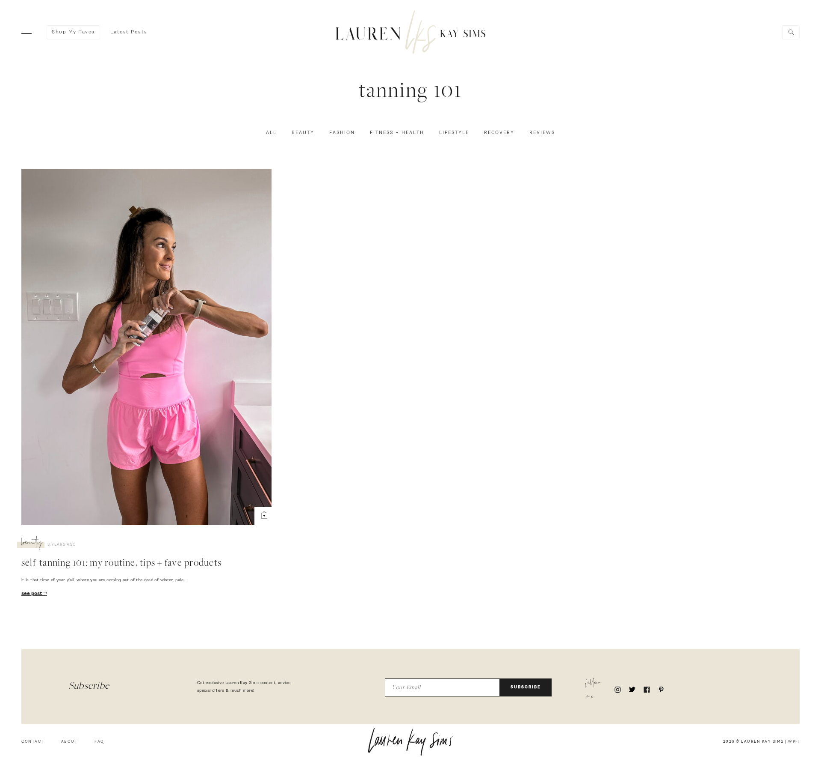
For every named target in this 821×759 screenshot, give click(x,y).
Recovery (499, 133)
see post (32, 593)
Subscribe (526, 687)
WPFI (794, 742)
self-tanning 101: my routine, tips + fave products (121, 564)
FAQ (99, 742)
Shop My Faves (73, 32)
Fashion (342, 133)
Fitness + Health (397, 133)
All (271, 133)
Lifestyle (454, 133)
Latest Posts (129, 32)
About (69, 742)
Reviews (542, 133)
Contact (32, 742)
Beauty (303, 133)
